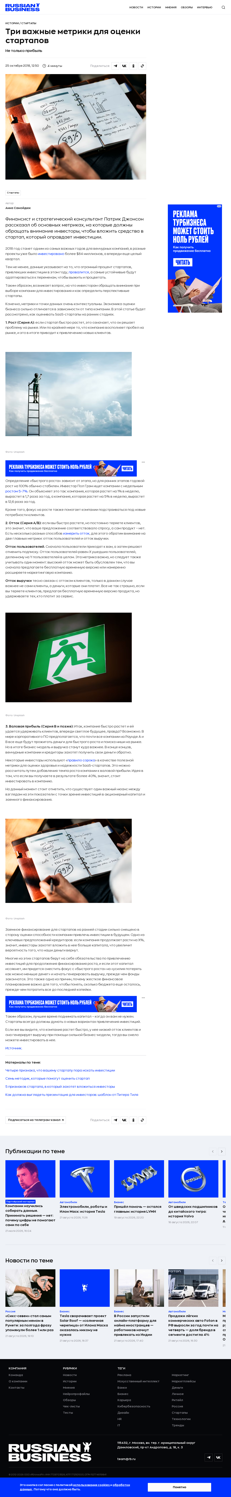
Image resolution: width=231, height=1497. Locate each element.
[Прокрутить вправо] (222, 1151)
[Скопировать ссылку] (142, 66)
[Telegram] (209, 1457)
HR (119, 1419)
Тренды (178, 1425)
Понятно (179, 1487)
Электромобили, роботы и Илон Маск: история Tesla (83, 1209)
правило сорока (81, 760)
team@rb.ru (126, 1459)
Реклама (124, 1375)
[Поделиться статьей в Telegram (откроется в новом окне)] (115, 66)
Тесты (68, 1412)
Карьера (124, 1400)
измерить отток (76, 533)
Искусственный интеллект (138, 1381)
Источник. (13, 1048)
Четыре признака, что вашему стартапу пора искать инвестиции (60, 1070)
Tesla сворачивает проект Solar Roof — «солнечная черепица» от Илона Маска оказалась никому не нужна (84, 1325)
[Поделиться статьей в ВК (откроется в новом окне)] (124, 66)
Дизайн (123, 1412)
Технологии (181, 1419)
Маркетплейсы (184, 1381)
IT (118, 1425)
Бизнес (122, 1394)
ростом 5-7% (16, 491)
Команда (16, 1375)
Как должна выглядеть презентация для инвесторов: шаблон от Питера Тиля (71, 1094)
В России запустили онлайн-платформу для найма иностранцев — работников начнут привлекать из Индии (135, 1325)
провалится (79, 272)
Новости (136, 7)
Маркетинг (180, 1375)
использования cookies (91, 1485)
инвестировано (51, 253)
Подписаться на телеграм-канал (34, 1120)
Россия (177, 1406)
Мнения (170, 7)
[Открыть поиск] (223, 7)
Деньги (177, 1387)
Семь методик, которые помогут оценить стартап (47, 1078)
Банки (122, 1387)
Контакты (16, 1387)
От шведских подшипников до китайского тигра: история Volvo (192, 1211)
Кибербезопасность (133, 1406)
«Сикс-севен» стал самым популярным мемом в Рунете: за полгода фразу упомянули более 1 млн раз (29, 1323)
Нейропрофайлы (76, 1394)
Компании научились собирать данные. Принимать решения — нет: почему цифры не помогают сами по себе (30, 1215)
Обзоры (187, 7)
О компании (18, 1381)
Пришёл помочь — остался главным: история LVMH (137, 1209)
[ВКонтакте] (218, 1457)
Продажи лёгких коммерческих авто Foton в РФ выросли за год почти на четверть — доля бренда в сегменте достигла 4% (193, 1325)
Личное (178, 1394)
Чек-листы (71, 1406)
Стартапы (28, 23)
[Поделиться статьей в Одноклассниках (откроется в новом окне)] (133, 66)
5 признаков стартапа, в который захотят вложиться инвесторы (60, 1086)
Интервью (204, 7)
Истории (154, 7)
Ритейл (177, 1400)
